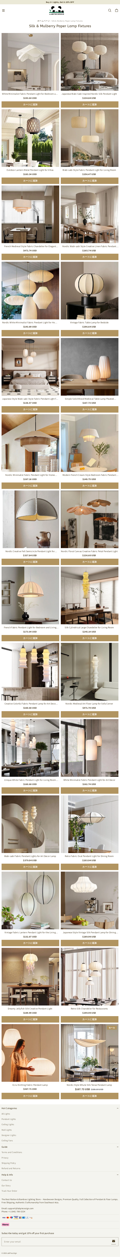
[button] (3, 10)
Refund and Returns (11, 1168)
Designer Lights (9, 1135)
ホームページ (43, 21)
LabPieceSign (12, 1253)
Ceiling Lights (8, 1124)
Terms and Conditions (12, 1152)
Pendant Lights (9, 1119)
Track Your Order (9, 1190)
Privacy (5, 1157)
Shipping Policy (9, 1163)
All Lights (6, 1113)
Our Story (6, 1185)
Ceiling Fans (7, 1140)
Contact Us (7, 1180)
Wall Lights (7, 1129)
